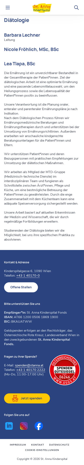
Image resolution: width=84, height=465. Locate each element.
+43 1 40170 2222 (30, 370)
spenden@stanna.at (29, 365)
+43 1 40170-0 (28, 275)
